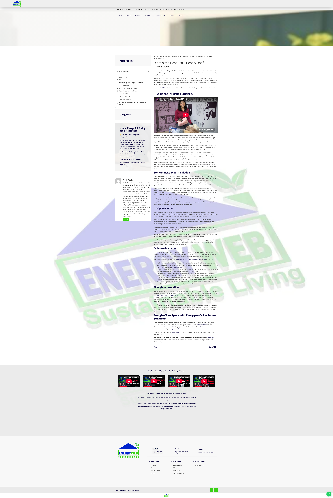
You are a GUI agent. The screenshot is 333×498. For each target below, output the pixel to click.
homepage (211, 338)
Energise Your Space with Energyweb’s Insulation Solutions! (133, 103)
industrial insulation (169, 327)
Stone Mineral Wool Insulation (128, 91)
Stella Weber (125, 85)
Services (137, 15)
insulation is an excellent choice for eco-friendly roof (190, 260)
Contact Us (180, 15)
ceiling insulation (202, 325)
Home (120, 15)
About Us (128, 15)
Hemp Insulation (124, 94)
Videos (172, 15)
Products (147, 15)
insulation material (165, 88)
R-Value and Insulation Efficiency (128, 88)
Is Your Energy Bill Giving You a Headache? (131, 83)
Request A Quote (161, 15)
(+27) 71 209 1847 (157, 451)
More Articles (123, 77)
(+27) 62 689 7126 (157, 453)
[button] (148, 71)
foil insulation (203, 327)
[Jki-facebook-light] (211, 490)
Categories (122, 80)
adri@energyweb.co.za (181, 453)
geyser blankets (176, 332)
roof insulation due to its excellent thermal (168, 295)
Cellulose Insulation (124, 96)
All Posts (126, 220)
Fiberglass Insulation (125, 99)
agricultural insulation (177, 329)
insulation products (178, 267)
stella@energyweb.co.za (181, 451)
